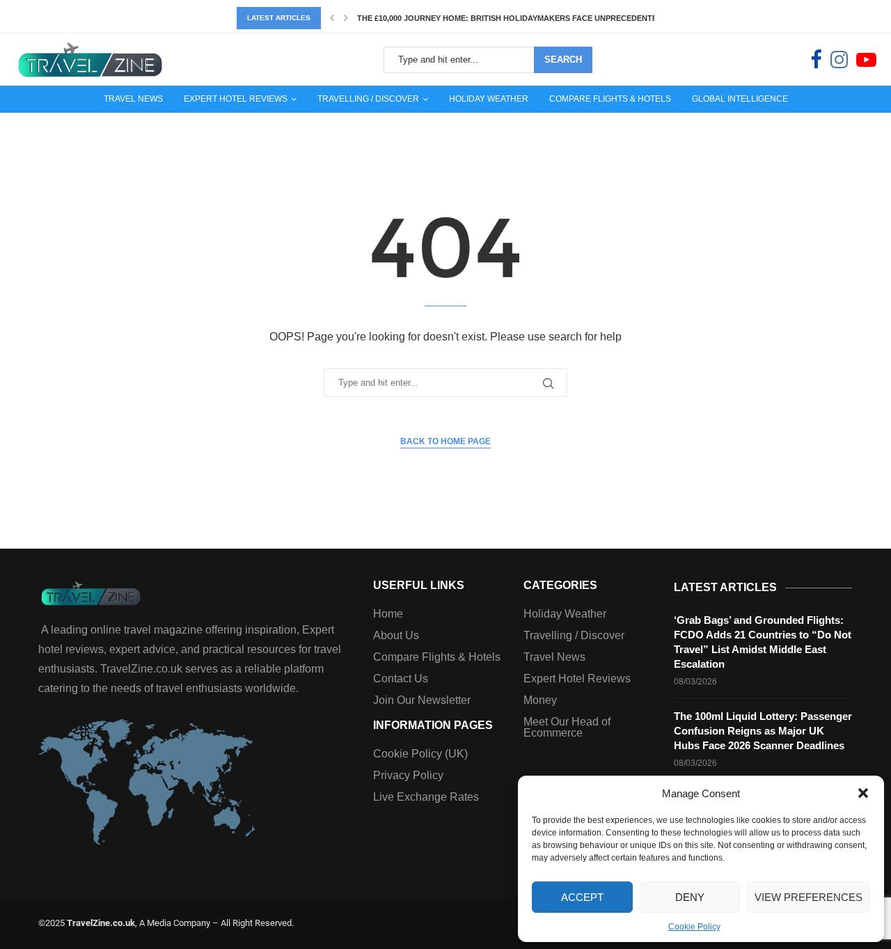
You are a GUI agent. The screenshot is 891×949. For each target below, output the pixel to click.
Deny (689, 897)
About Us (396, 635)
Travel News (133, 99)
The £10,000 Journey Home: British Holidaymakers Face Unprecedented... (513, 18)
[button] (863, 793)
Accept (582, 897)
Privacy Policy (408, 775)
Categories (560, 585)
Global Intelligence (740, 99)
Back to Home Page (445, 441)
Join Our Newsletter (422, 700)
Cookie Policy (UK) (420, 754)
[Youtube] (866, 59)
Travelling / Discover (368, 99)
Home (388, 614)
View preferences (808, 897)
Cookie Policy (694, 927)
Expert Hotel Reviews (235, 99)
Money (540, 700)
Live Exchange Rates (426, 797)
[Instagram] (839, 59)
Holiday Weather (488, 99)
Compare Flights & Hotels (610, 99)
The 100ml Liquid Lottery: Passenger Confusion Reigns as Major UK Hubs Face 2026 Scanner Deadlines (763, 730)
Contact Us (400, 678)
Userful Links (418, 585)
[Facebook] (816, 59)
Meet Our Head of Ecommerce (566, 727)
